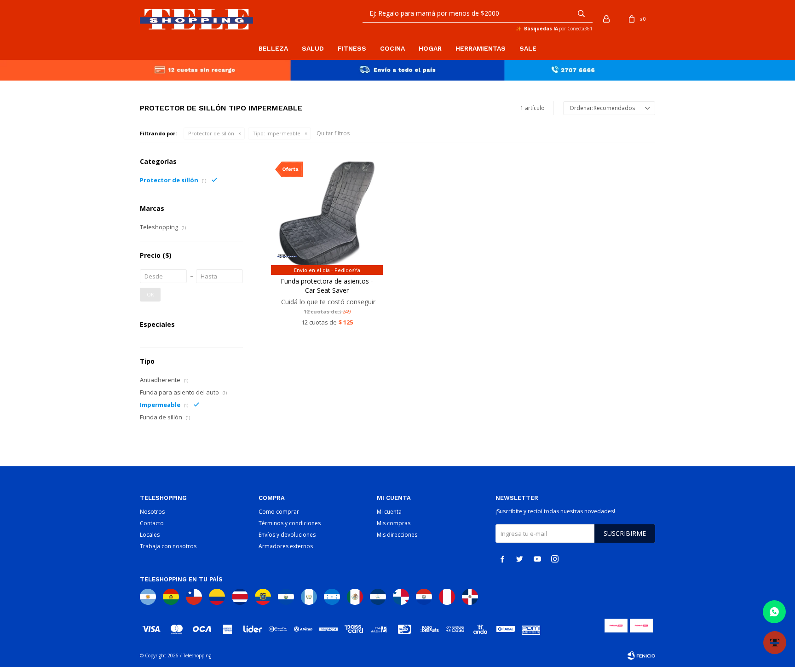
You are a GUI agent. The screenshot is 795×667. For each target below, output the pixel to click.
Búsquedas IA (541, 28)
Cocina (392, 48)
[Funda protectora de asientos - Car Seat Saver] (327, 213)
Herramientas (480, 48)
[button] (581, 13)
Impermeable (276, 133)
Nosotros (152, 512)
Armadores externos (286, 546)
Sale (527, 48)
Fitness (352, 48)
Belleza (273, 48)
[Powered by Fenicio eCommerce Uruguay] (641, 655)
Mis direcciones (397, 535)
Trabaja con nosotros (168, 546)
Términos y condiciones (290, 523)
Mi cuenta (389, 512)
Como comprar (279, 512)
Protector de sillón (211, 133)
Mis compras (393, 523)
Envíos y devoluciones (287, 535)
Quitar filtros (333, 133)
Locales (150, 535)
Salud (313, 48)
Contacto (152, 523)
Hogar (430, 48)
